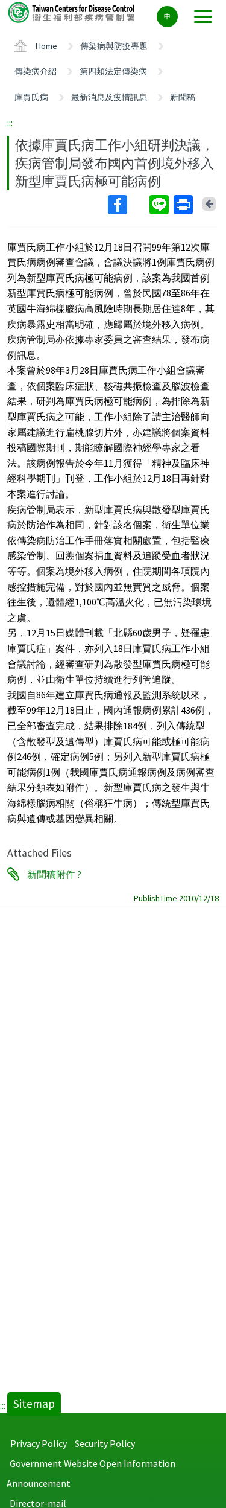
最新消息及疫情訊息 (109, 97)
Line (160, 204)
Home (46, 45)
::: (10, 123)
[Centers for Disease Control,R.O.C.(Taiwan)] (72, 12)
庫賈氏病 (31, 97)
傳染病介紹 (35, 71)
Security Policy (105, 1443)
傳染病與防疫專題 (114, 45)
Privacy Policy (38, 1443)
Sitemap (34, 1403)
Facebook (127, 204)
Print (184, 204)
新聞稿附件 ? (54, 874)
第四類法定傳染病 (113, 71)
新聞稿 (182, 97)
